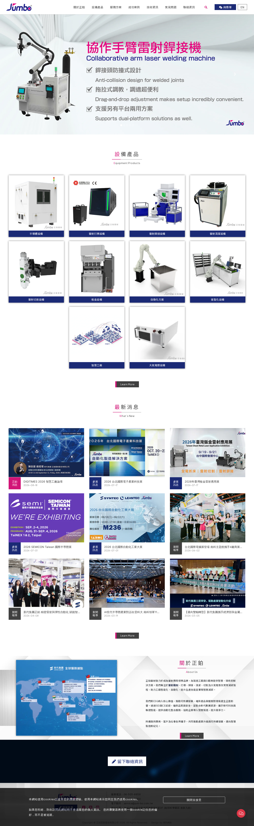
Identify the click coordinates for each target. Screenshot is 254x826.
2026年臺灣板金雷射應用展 (202, 481)
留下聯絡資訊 (129, 761)
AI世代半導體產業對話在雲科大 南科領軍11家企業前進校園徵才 (132, 612)
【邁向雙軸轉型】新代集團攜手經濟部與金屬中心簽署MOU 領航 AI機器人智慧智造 (212, 612)
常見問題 (170, 7)
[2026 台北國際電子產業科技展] (127, 452)
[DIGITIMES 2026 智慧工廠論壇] (46, 452)
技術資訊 (152, 7)
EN (242, 7)
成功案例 (134, 7)
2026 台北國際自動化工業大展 (123, 547)
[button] (19, 74)
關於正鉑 (79, 7)
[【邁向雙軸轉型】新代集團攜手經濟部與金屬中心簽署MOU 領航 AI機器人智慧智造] (207, 583)
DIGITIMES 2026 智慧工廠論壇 (43, 481)
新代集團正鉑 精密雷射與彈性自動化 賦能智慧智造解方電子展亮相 (52, 612)
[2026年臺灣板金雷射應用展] (207, 452)
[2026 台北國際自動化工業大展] (127, 518)
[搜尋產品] (206, 7)
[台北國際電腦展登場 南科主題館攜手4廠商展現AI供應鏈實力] (207, 518)
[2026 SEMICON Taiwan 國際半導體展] (46, 518)
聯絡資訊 (189, 7)
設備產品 (97, 7)
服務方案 (115, 7)
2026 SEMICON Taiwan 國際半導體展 (47, 547)
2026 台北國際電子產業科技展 (123, 481)
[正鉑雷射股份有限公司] (19, 7)
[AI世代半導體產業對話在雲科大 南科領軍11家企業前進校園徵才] (127, 583)
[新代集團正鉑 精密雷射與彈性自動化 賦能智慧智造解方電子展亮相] (46, 583)
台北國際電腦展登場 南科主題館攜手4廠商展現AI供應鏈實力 (212, 547)
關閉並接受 (194, 800)
